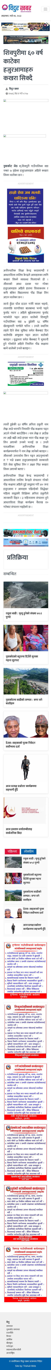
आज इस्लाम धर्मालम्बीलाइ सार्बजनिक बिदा (19, 831)
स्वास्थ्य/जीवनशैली (13, 1350)
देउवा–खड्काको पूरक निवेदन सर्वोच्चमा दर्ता (20, 745)
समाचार (9, 1326)
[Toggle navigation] (45, 9)
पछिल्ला (12, 852)
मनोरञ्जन (9, 1346)
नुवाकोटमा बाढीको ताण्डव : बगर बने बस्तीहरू (24, 701)
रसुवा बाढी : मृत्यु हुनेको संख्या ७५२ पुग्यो (24, 615)
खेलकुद (9, 1343)
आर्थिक (9, 1340)
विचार (8, 1336)
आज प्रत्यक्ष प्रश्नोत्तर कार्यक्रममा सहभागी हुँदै (21, 788)
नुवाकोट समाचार (13, 1329)
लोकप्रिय (29, 852)
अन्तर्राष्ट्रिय (10, 1353)
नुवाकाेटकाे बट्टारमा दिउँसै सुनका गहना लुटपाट (22, 658)
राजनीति (9, 1333)
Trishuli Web (29, 1366)
